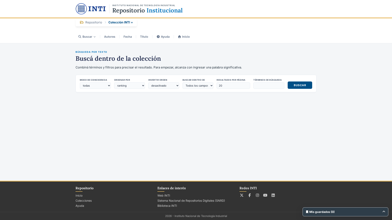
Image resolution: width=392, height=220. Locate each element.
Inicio (186, 36)
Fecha (128, 36)
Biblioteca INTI (167, 205)
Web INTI (163, 195)
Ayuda (165, 36)
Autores (109, 36)
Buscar (87, 36)
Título (144, 36)
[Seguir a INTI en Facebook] (249, 195)
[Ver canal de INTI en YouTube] (265, 195)
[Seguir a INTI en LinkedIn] (273, 195)
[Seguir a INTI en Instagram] (257, 195)
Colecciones (84, 200)
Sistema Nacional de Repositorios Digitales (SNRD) (191, 200)
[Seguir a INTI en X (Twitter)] (241, 195)
